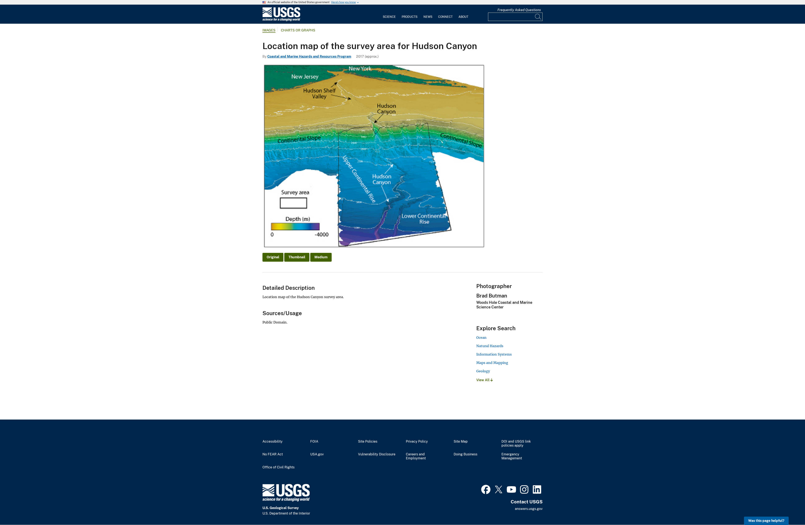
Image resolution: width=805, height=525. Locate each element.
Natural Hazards (489, 346)
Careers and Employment (416, 456)
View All (483, 380)
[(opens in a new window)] (485, 489)
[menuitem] (389, 14)
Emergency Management (511, 456)
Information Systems (494, 354)
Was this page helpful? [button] (766, 521)
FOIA (314, 441)
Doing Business (465, 454)
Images (268, 30)
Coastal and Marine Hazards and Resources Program (309, 56)
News (427, 16)
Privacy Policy (417, 441)
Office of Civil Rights (278, 467)
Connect (445, 16)
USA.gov (317, 454)
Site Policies (367, 441)
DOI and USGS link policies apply (516, 443)
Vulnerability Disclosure (376, 454)
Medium (320, 257)
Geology (483, 371)
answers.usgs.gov (529, 509)
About (463, 16)
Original (273, 257)
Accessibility (272, 441)
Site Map (461, 441)
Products (409, 16)
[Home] (281, 20)
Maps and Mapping (492, 363)
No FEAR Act (272, 454)
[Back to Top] (790, 510)
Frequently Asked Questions (519, 10)
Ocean (481, 337)
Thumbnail (296, 257)
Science (389, 16)
